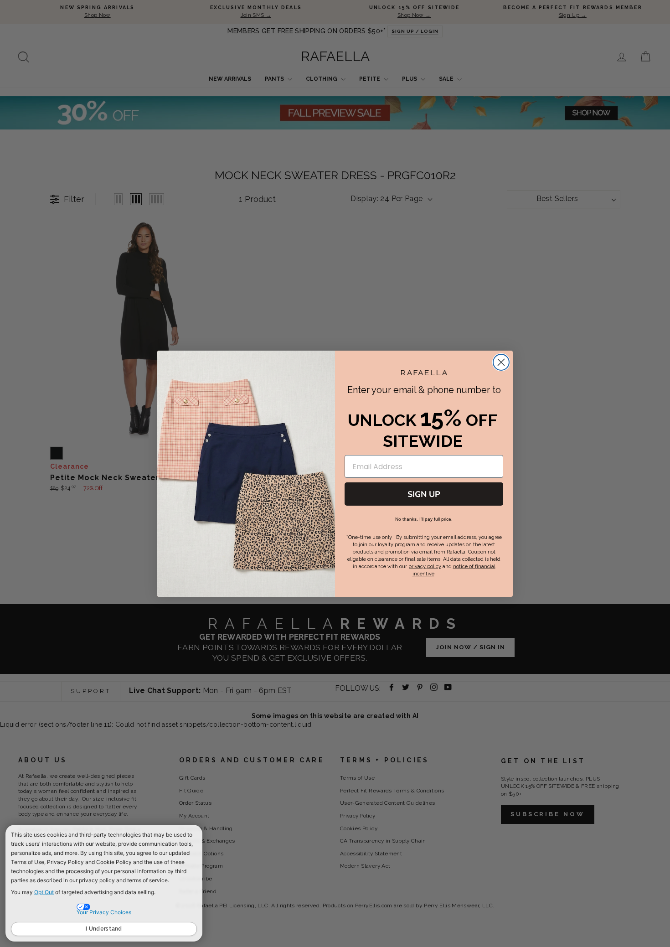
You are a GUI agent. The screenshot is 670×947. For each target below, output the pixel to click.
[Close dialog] (501, 362)
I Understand (104, 929)
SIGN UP (423, 494)
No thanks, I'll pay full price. (424, 519)
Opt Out (44, 892)
